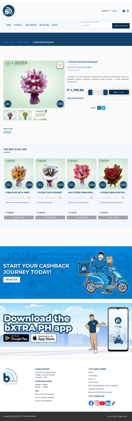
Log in (114, 11)
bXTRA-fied (44, 25)
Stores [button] (17, 25)
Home (8, 25)
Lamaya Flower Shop (73, 70)
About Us (92, 379)
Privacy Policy (122, 416)
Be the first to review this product (79, 67)
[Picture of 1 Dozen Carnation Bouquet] (10, 115)
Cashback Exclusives (96, 389)
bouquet (7, 132)
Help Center (31, 25)
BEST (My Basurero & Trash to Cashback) (103, 386)
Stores (91, 372)
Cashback (8, 104)
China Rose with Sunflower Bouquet (19, 195)
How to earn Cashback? (43, 401)
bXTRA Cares (93, 382)
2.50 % (8, 103)
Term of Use (111, 416)
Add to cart (119, 92)
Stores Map (93, 376)
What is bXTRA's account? (44, 394)
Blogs (54, 25)
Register (105, 11)
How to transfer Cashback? (45, 397)
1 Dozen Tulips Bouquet (50, 195)
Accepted (60, 104)
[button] (128, 10)
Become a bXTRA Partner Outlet (100, 392)
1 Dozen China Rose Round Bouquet (114, 195)
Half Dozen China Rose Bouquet (82, 195)
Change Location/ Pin (121, 26)
